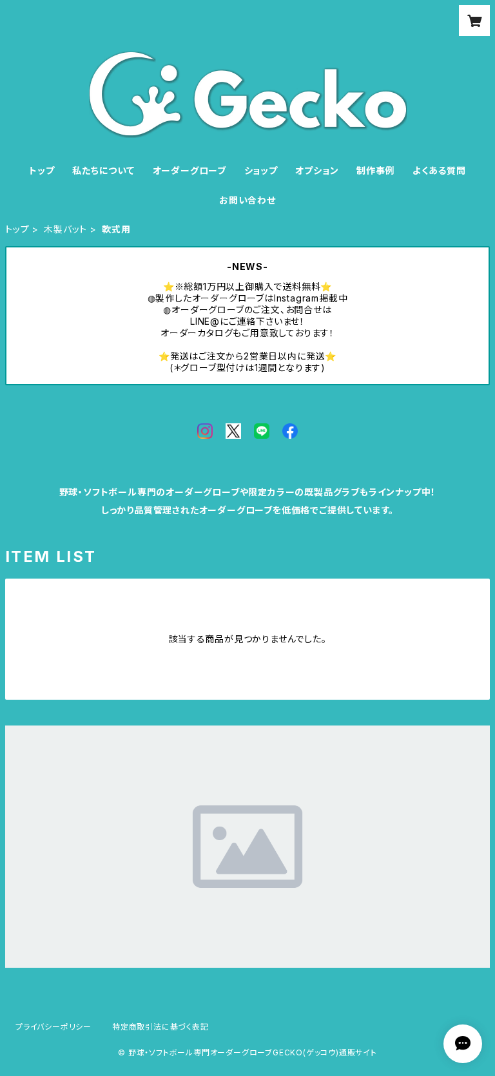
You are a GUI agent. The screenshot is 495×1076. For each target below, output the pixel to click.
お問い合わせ (247, 200)
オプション (316, 170)
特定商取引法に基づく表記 (160, 1027)
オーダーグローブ (189, 170)
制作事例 (375, 170)
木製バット (65, 229)
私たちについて (103, 170)
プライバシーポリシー (53, 1027)
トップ (41, 170)
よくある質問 (439, 170)
